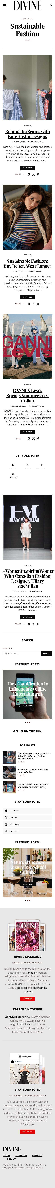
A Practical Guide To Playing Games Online (33, 770)
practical (22, 987)
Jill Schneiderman (35, 142)
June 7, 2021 (18, 271)
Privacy (11, 1159)
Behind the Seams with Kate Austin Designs (27, 133)
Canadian (31, 972)
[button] (25, 722)
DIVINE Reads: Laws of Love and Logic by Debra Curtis (33, 785)
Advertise (21, 1155)
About (6, 1155)
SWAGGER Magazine (17, 1017)
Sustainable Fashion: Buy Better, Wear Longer (27, 263)
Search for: (8, 648)
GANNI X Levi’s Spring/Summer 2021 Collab (27, 395)
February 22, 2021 (18, 406)
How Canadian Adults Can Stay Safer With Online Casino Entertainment (34, 756)
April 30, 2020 (18, 591)
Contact (37, 1155)
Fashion (27, 125)
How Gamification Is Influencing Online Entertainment (27, 689)
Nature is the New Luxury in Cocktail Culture (27, 867)
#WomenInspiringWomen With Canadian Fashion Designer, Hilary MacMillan (29, 578)
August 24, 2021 (18, 142)
